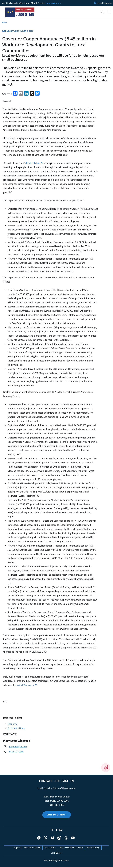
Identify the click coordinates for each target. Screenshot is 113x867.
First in (33, 163)
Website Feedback (32, 847)
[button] (100, 12)
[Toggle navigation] (109, 12)
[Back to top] (105, 767)
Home (4, 22)
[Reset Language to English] (95, 3)
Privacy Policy (93, 847)
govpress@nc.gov (18, 746)
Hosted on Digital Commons (56, 860)
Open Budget (56, 852)
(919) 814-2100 (16, 751)
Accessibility (50, 847)
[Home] (19, 9)
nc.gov (17, 847)
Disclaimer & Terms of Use (71, 847)
